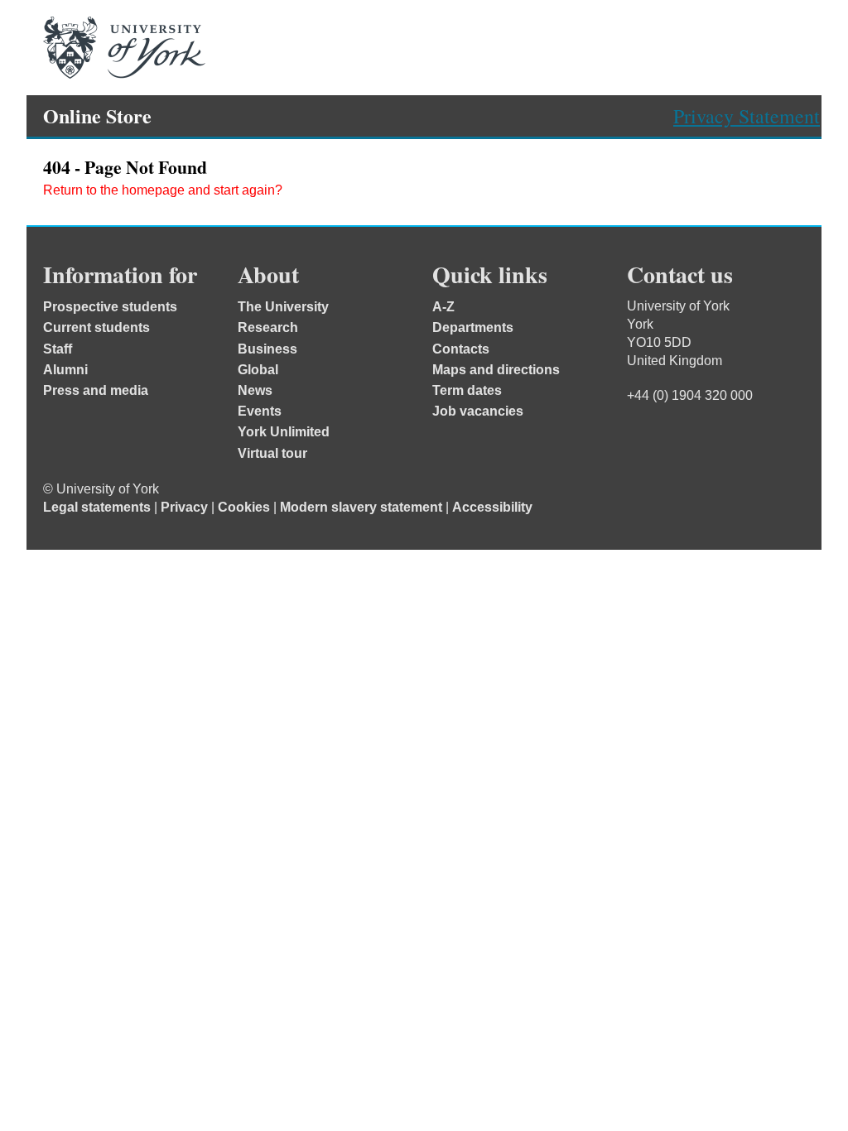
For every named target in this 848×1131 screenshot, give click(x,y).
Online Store (97, 115)
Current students (96, 327)
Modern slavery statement (361, 507)
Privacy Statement (746, 116)
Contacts (460, 349)
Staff (57, 349)
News (255, 390)
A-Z (443, 307)
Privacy (184, 507)
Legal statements (97, 507)
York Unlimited (284, 432)
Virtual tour (272, 453)
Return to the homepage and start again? (162, 190)
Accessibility (492, 507)
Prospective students (110, 307)
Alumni (65, 370)
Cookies (244, 507)
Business (267, 349)
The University (283, 307)
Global (258, 370)
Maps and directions (496, 370)
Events (260, 411)
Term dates (467, 390)
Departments (472, 327)
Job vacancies (477, 411)
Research (268, 327)
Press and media (95, 390)
